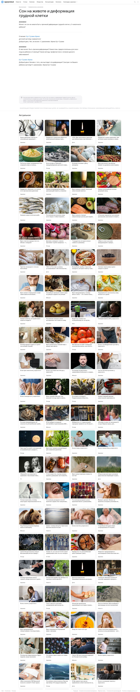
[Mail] (2, 2)
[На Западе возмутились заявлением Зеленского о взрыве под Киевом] (83, 365)
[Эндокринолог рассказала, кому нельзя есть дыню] (109, 287)
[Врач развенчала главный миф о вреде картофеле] (57, 339)
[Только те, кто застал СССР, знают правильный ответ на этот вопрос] (57, 546)
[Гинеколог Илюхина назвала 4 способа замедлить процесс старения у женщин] (109, 572)
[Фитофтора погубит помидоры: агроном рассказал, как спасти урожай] (83, 339)
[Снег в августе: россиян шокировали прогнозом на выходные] (57, 598)
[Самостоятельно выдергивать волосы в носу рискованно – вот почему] (109, 624)
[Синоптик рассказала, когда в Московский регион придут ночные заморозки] (31, 546)
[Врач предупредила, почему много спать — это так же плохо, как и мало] (83, 287)
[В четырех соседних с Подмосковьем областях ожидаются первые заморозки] (83, 391)
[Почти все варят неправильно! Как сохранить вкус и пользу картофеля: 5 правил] (31, 158)
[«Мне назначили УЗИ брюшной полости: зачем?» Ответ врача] (31, 676)
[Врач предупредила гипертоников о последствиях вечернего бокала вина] (31, 624)
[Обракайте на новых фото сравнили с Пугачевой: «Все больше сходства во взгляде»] (31, 468)
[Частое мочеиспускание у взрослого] (109, 365)
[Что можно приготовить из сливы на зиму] (57, 650)
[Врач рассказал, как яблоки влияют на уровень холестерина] (109, 158)
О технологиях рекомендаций (114, 690)
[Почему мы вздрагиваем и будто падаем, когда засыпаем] (31, 650)
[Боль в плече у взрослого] (31, 598)
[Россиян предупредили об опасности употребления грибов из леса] (31, 417)
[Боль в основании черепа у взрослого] (109, 676)
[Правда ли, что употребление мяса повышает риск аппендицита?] (83, 546)
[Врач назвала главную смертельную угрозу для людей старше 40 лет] (83, 209)
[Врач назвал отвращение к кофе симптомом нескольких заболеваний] (31, 287)
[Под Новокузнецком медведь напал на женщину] (31, 520)
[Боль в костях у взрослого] (83, 520)
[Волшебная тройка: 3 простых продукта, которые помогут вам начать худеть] (83, 261)
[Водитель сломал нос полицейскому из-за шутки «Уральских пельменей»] (83, 313)
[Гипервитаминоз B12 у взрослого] (109, 313)
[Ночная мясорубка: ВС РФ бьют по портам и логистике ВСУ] (57, 572)
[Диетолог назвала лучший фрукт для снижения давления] (57, 443)
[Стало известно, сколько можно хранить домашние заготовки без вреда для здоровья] (57, 468)
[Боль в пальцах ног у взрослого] (31, 391)
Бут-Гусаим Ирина (33, 36)
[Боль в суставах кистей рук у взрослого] (57, 365)
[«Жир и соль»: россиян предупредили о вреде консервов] (109, 235)
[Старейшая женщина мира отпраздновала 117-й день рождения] (109, 520)
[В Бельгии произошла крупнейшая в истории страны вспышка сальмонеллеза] (83, 598)
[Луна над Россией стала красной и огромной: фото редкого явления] (31, 443)
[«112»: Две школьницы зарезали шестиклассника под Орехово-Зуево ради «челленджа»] (83, 132)
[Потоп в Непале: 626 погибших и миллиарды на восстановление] (109, 598)
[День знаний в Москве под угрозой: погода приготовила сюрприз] (57, 391)
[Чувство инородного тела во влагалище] (31, 261)
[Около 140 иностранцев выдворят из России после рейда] (83, 650)
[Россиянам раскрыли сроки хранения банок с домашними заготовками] (83, 494)
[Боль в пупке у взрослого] (109, 650)
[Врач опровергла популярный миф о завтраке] (57, 624)
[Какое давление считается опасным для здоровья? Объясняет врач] (31, 132)
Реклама (14, 690)
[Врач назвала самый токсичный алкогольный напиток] (83, 184)
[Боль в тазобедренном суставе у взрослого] (109, 339)
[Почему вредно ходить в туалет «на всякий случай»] (31, 339)
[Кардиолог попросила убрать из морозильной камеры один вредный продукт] (57, 132)
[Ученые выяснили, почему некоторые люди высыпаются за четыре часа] (31, 494)
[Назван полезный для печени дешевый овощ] (109, 184)
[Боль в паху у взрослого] (83, 443)
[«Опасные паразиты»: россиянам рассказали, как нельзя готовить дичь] (109, 209)
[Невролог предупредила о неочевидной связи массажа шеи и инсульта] (109, 546)
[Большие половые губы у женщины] (83, 158)
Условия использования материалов (88, 690)
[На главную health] (9, 2)
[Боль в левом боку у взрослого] (109, 443)
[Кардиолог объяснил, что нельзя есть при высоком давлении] (31, 184)
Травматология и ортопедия (35, 7)
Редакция (75, 690)
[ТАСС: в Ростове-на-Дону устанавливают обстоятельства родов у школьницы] (57, 261)
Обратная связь (101, 690)
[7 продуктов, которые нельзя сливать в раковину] (83, 235)
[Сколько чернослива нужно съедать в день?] (109, 261)
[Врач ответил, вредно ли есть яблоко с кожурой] (31, 235)
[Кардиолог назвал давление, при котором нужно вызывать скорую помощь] (109, 132)
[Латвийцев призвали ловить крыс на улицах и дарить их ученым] (57, 287)
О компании (7, 690)
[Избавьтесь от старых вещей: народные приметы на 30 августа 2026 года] (83, 417)
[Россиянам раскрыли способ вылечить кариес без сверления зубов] (57, 494)
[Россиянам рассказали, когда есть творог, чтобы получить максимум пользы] (57, 209)
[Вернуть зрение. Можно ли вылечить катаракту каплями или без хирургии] (109, 494)
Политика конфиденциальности (129, 690)
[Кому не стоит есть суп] (83, 624)
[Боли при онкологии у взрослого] (31, 365)
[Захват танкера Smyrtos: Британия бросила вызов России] (57, 520)
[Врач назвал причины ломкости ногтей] (83, 468)
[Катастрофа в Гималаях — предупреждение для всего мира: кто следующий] (57, 158)
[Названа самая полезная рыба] (31, 209)
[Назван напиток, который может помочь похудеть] (31, 313)
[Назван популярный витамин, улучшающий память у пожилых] (57, 184)
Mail (3, 690)
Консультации (22, 7)
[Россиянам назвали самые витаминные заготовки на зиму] (57, 313)
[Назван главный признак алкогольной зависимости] (109, 391)
